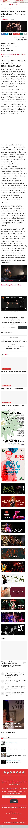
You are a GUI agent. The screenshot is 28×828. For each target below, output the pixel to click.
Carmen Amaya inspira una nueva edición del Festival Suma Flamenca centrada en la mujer (15, 687)
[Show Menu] (1, 5)
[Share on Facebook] (3, 34)
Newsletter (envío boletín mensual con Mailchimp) (14, 807)
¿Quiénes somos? (14, 812)
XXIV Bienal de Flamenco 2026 (13, 762)
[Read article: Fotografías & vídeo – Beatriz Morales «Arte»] (14, 397)
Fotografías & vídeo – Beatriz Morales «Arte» (12, 405)
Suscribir (14, 801)
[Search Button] (26, 5)
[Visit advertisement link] (14, 1)
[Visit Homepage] (14, 4)
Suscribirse (22, 327)
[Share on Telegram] (7, 34)
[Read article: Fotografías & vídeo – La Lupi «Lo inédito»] (14, 380)
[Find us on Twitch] (20, 772)
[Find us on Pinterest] (11, 772)
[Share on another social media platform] (25, 34)
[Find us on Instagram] (14, 772)
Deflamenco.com (9, 822)
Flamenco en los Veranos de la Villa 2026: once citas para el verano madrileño (15, 681)
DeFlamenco (4, 19)
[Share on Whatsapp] (21, 34)
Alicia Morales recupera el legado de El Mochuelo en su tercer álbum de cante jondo (13, 724)
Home (2, 8)
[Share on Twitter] (10, 34)
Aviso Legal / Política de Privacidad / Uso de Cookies (14, 781)
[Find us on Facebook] (5, 772)
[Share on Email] (18, 34)
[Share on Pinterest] (14, 34)
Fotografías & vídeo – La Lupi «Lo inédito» (12, 388)
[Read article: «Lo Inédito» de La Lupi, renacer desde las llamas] (14, 363)
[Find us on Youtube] (17, 772)
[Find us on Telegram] (23, 772)
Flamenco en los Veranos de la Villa (15, 749)
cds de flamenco (9, 721)
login (6, 410)
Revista (5, 8)
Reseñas (10, 8)
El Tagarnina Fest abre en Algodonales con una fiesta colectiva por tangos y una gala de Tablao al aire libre (11, 664)
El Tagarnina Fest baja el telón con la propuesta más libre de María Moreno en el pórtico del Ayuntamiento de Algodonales (15, 674)
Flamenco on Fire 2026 (11, 744)
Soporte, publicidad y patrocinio (14, 813)
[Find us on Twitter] (8, 773)
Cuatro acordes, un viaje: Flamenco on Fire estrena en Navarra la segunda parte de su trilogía (14, 694)
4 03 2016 (12, 19)
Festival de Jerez (8, 332)
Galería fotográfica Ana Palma (11, 285)
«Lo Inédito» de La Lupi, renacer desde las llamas (13, 371)
